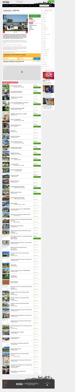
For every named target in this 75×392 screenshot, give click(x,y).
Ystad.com (4, 7)
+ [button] (4, 67)
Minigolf (44, 43)
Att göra (6, 5)
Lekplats (44, 40)
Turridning (45, 62)
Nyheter (22, 5)
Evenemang (14, 5)
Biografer (44, 21)
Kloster (44, 36)
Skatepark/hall (45, 55)
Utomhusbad (45, 64)
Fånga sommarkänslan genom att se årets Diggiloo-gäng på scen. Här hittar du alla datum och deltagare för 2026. (47, 83)
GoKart (44, 32)
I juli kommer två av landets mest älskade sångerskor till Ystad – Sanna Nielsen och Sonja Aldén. (47, 108)
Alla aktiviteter (46, 66)
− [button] (4, 68)
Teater (44, 60)
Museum (44, 45)
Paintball (44, 47)
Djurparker (45, 26)
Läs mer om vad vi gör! (31, 384)
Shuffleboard (45, 53)
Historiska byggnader (46, 34)
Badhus (44, 15)
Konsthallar (45, 38)
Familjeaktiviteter (46, 28)
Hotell (29, 5)
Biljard (44, 19)
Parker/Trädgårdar (46, 49)
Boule (44, 23)
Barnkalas (44, 17)
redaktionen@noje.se (47, 383)
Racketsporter (45, 51)
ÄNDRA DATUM (35, 98)
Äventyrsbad (45, 13)
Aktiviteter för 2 (45, 11)
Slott (44, 58)
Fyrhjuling (44, 30)
